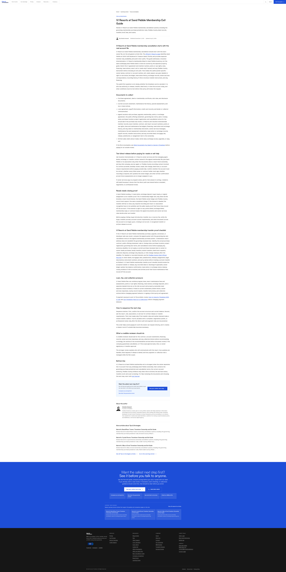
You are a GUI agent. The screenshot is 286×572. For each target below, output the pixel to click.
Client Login (182, 536)
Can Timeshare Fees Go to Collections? (135, 299)
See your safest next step (156, 388)
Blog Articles (136, 536)
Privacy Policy (197, 569)
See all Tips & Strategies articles (126, 454)
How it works (15, 1)
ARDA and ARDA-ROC (138, 551)
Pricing (31, 1)
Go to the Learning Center (147, 454)
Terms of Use (189, 569)
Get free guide (279, 1)
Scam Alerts (136, 544)
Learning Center (124, 11)
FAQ (134, 538)
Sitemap (184, 569)
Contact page (182, 551)
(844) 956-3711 (182, 547)
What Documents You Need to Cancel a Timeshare (149, 145)
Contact (158, 540)
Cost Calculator (136, 542)
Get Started (135, 376)
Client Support (136, 540)
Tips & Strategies (134, 11)
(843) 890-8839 (155, 489)
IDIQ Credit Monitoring (184, 538)
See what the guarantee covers (127, 393)
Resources (46, 1)
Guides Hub (135, 547)
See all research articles (174, 506)
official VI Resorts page (152, 54)
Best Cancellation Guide (138, 553)
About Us (158, 538)
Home (117, 11)
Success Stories (160, 549)
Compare (38, 1)
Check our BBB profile (167, 495)
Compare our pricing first (125, 391)
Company (55, 1)
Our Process (112, 538)
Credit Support (113, 542)
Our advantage (24, 1)
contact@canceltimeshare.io (186, 549)
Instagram (94, 547)
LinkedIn (101, 547)
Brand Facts (136, 558)
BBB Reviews (159, 544)
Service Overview (113, 540)
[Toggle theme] (265, 2)
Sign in (270, 1)
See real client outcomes (151, 495)
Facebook (88, 547)
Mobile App (181, 540)
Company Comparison (138, 556)
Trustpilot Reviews (160, 547)
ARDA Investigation (137, 549)
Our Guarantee (159, 542)
